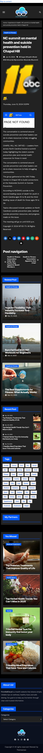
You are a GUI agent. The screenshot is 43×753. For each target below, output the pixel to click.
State (26, 497)
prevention (19, 60)
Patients (19, 492)
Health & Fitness (10, 33)
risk (5, 497)
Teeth (17, 501)
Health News (11, 578)
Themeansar (21, 750)
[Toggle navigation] (3, 12)
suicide (28, 60)
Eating (20, 470)
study (33, 497)
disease (12, 470)
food (13, 474)
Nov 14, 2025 (12, 395)
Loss (18, 483)
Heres (6, 483)
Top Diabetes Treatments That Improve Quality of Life (14, 419)
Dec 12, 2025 (12, 316)
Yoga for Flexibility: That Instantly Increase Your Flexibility (18, 310)
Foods (20, 474)
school (12, 497)
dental (34, 465)
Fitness (6, 474)
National (31, 488)
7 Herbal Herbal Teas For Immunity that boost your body (15, 438)
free (27, 474)
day (28, 465)
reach (34, 492)
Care (21, 465)
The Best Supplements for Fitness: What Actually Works (21, 391)
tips (24, 501)
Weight (26, 506)
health (29, 57)
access (6, 465)
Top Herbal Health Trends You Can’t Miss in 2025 (16, 428)
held (35, 57)
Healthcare (7, 479)
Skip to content (6, 1)
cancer (14, 465)
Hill (5, 60)
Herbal (25, 479)
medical (6, 488)
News (5, 492)
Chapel (23, 57)
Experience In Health (14, 23)
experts (28, 470)
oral (12, 492)
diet (5, 470)
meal (33, 483)
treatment (7, 506)
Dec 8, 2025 (12, 356)
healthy (16, 479)
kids (12, 483)
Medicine (15, 488)
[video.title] (18, 120)
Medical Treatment (13, 544)
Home (5, 23)
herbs (32, 479)
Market (26, 483)
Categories (5, 715)
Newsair (33, 747)
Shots (19, 497)
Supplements (8, 501)
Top (30, 501)
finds (35, 470)
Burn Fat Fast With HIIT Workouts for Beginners (18, 351)
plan (27, 492)
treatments (17, 506)
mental (11, 60)
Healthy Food (11, 644)
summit (35, 60)
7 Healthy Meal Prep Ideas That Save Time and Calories (14, 447)
